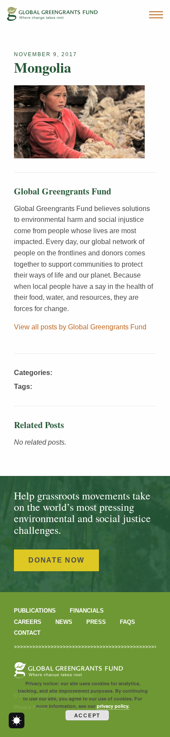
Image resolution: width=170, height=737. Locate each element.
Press (96, 622)
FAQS (127, 622)
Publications (35, 610)
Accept (87, 715)
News (63, 622)
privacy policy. (113, 706)
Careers (27, 622)
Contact (27, 633)
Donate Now (56, 560)
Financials (87, 610)
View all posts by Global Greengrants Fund (80, 327)
